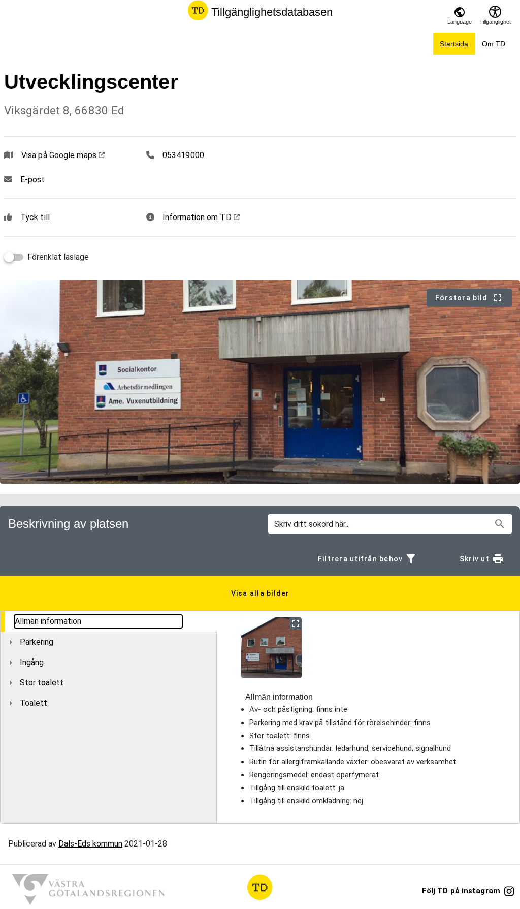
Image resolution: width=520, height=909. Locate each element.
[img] (271, 647)
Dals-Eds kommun (90, 844)
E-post (32, 179)
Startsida (454, 44)
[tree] (109, 662)
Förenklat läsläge (58, 257)
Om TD (493, 44)
